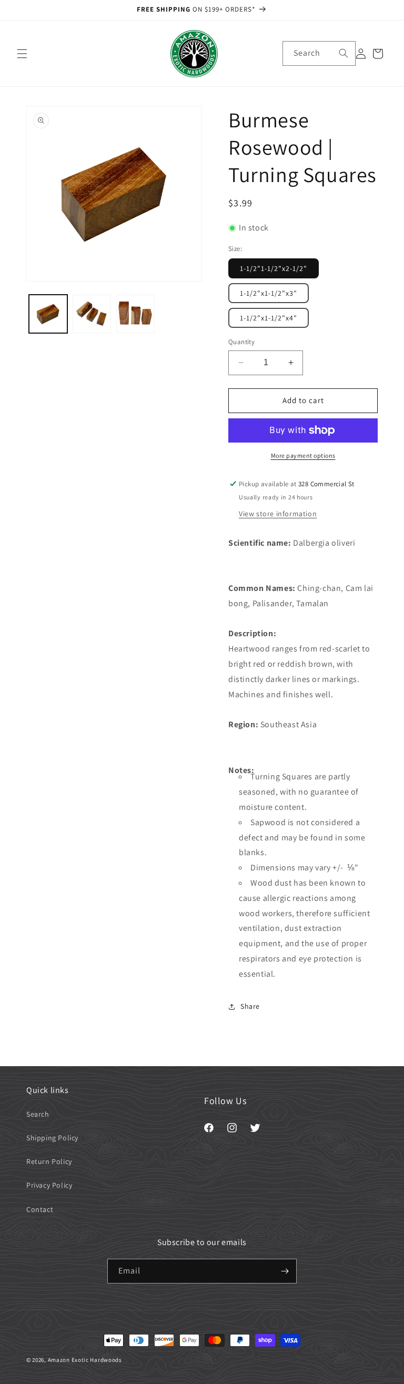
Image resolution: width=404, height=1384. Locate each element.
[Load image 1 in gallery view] (48, 314)
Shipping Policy (52, 1137)
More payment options (303, 455)
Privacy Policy (49, 1185)
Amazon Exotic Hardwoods (85, 1359)
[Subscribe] (284, 1271)
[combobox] (319, 53)
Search (37, 1114)
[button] (22, 53)
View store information (278, 513)
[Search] (343, 53)
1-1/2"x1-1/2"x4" (268, 318)
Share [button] (250, 1006)
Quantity (241, 341)
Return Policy (49, 1161)
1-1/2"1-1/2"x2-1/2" (273, 268)
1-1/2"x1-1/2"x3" (268, 293)
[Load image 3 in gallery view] (135, 314)
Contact (39, 1209)
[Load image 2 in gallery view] (92, 314)
